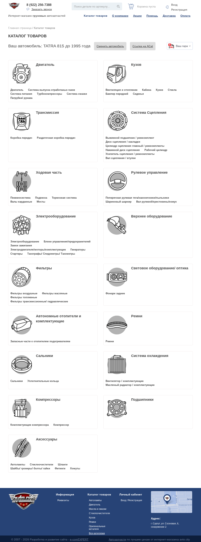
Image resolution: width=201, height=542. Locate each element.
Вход (174, 4)
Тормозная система (64, 197)
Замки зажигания (21, 245)
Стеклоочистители (41, 464)
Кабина (146, 89)
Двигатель (45, 65)
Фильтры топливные (23, 297)
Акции (137, 15)
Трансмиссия (47, 113)
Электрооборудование (56, 216)
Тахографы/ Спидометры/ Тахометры (51, 253)
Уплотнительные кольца (43, 381)
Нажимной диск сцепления (123, 150)
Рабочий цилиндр (155, 150)
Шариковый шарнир (119, 201)
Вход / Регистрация (131, 500)
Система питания (21, 93)
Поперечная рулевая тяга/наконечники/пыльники (137, 197)
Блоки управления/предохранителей (67, 241)
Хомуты (75, 468)
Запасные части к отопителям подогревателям (40, 341)
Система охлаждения (149, 356)
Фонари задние (115, 293)
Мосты (41, 201)
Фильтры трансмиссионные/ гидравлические (39, 301)
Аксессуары (46, 439)
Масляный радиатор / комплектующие (130, 384)
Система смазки (77, 93)
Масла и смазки (97, 509)
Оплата (185, 15)
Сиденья (138, 93)
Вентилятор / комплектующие (124, 381)
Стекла (172, 89)
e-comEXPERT (79, 539)
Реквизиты (63, 500)
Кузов (136, 65)
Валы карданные (21, 201)
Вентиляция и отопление (121, 89)
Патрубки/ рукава (21, 97)
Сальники (44, 356)
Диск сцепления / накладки (123, 141)
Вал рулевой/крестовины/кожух (156, 201)
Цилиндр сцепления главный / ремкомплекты (135, 145)
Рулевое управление (149, 172)
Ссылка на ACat (142, 46)
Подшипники (142, 400)
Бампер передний (117, 93)
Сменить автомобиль (110, 46)
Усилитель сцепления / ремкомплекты (130, 153)
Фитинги (60, 468)
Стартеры (16, 253)
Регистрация (179, 9)
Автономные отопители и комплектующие (58, 318)
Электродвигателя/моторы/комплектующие (38, 249)
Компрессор (61, 424)
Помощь (152, 15)
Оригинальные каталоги (97, 527)
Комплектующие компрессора (29, 424)
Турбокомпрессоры (49, 93)
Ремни (136, 316)
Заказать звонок (41, 9)
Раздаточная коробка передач (56, 137)
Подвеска (41, 197)
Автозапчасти (117, 539)
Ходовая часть (49, 172)
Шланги (63, 464)
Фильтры (44, 268)
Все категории (97, 533)
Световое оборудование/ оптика (159, 268)
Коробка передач (21, 137)
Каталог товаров (95, 15)
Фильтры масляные (54, 293)
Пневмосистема (20, 197)
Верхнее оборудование (151, 216)
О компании (120, 15)
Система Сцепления (148, 113)
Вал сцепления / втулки (121, 158)
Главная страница (20, 27)
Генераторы (77, 249)
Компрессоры (48, 400)
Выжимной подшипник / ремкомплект (130, 137)
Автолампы (17, 464)
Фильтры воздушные (23, 293)
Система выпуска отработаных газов (51, 89)
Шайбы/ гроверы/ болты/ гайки (30, 468)
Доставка (169, 15)
